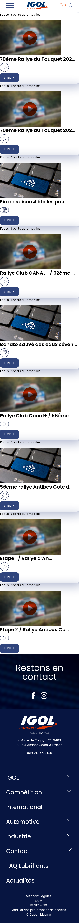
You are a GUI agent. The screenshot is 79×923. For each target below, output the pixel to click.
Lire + (9, 77)
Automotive (22, 822)
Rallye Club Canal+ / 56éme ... (36, 415)
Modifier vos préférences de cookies (38, 910)
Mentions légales (38, 896)
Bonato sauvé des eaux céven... (38, 344)
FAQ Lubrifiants (27, 866)
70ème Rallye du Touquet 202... (37, 59)
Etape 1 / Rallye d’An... (26, 558)
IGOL (12, 777)
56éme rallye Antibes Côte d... (36, 486)
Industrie (18, 836)
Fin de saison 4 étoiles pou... (34, 201)
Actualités (20, 880)
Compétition (24, 792)
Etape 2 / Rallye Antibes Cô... (34, 629)
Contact (17, 851)
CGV (38, 901)
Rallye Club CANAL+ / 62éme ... (37, 272)
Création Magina (38, 914)
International (24, 807)
